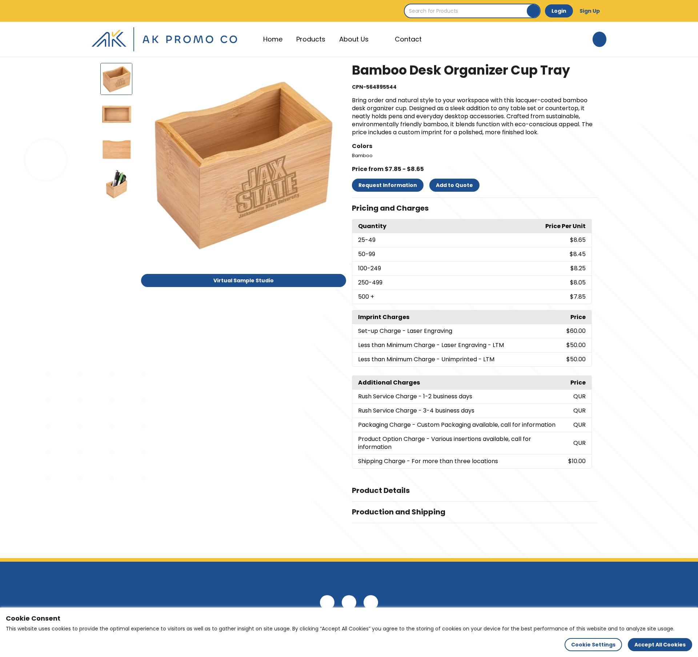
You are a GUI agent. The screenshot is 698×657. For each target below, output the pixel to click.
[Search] (533, 10)
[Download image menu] (336, 72)
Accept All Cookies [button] (660, 644)
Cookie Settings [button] (593, 644)
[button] (475, 208)
